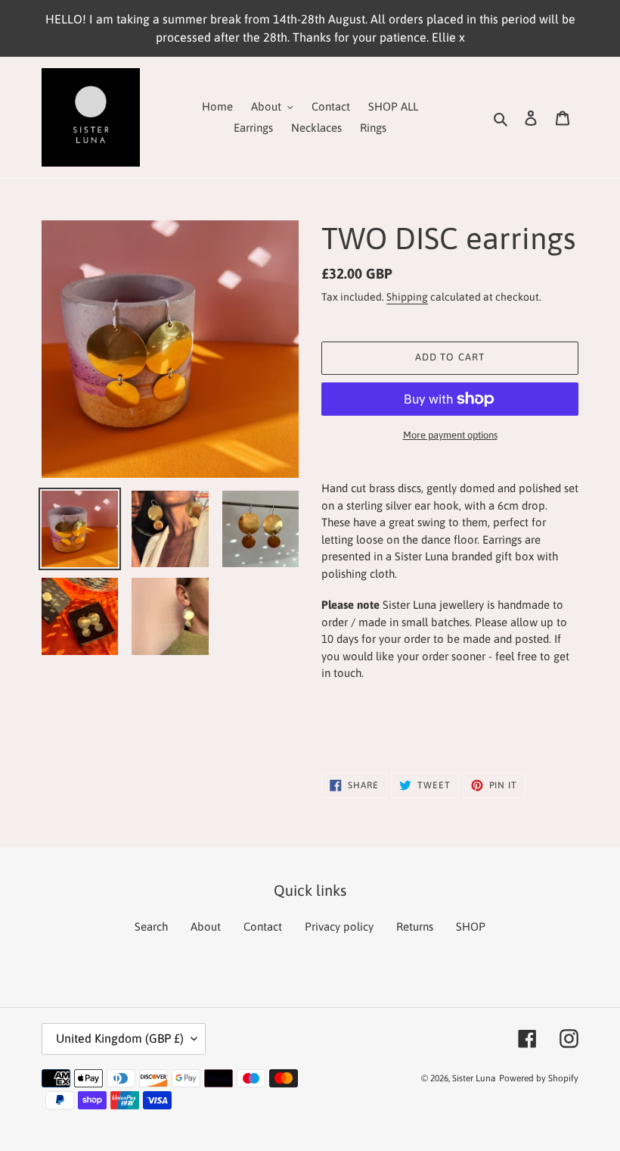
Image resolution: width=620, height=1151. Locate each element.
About (206, 926)
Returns (414, 926)
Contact (262, 926)
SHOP (470, 926)
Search (151, 926)
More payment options (450, 435)
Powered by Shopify (538, 1078)
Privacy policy (339, 926)
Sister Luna (474, 1078)
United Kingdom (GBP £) (120, 1038)
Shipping (407, 297)
